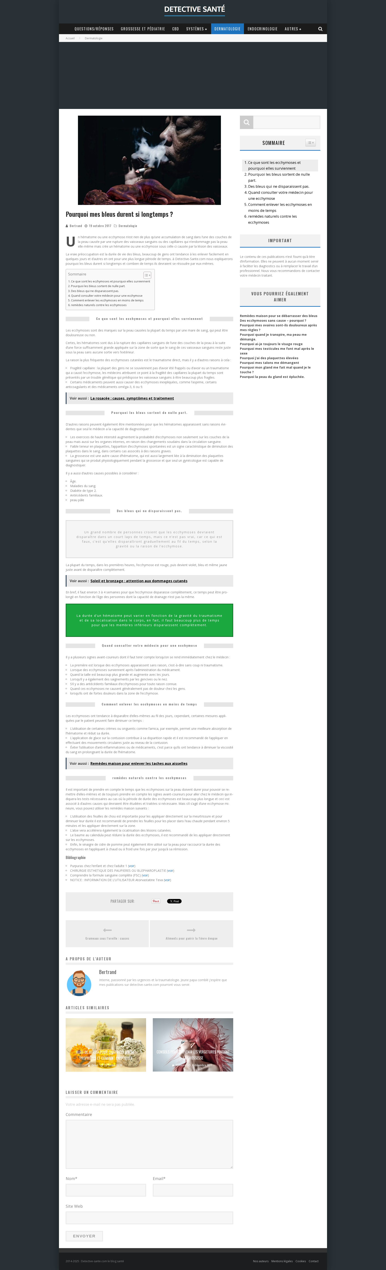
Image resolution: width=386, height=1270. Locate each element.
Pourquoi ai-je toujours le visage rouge (271, 344)
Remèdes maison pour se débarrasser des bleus (278, 316)
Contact (314, 1261)
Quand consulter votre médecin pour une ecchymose (107, 296)
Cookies (301, 1261)
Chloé (95, 1065)
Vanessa (181, 1065)
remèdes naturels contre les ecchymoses (99, 305)
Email (159, 1178)
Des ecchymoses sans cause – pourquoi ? (273, 320)
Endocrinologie (263, 28)
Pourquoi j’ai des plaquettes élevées (269, 358)
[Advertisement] (193, 75)
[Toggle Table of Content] (145, 275)
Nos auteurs (261, 1261)
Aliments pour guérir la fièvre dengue (192, 938)
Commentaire (79, 1114)
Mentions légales (282, 1261)
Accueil (70, 38)
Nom (71, 1178)
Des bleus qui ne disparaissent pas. (95, 291)
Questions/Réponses (94, 28)
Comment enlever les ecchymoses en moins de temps (107, 300)
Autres (291, 28)
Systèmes (195, 28)
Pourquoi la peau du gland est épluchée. (272, 377)
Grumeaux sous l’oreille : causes (107, 938)
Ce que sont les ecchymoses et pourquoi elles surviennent (110, 281)
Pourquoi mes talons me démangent (269, 363)
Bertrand (76, 225)
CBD (175, 28)
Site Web (74, 1206)
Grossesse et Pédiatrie (143, 28)
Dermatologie (227, 28)
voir (131, 866)
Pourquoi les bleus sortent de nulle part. (98, 286)
